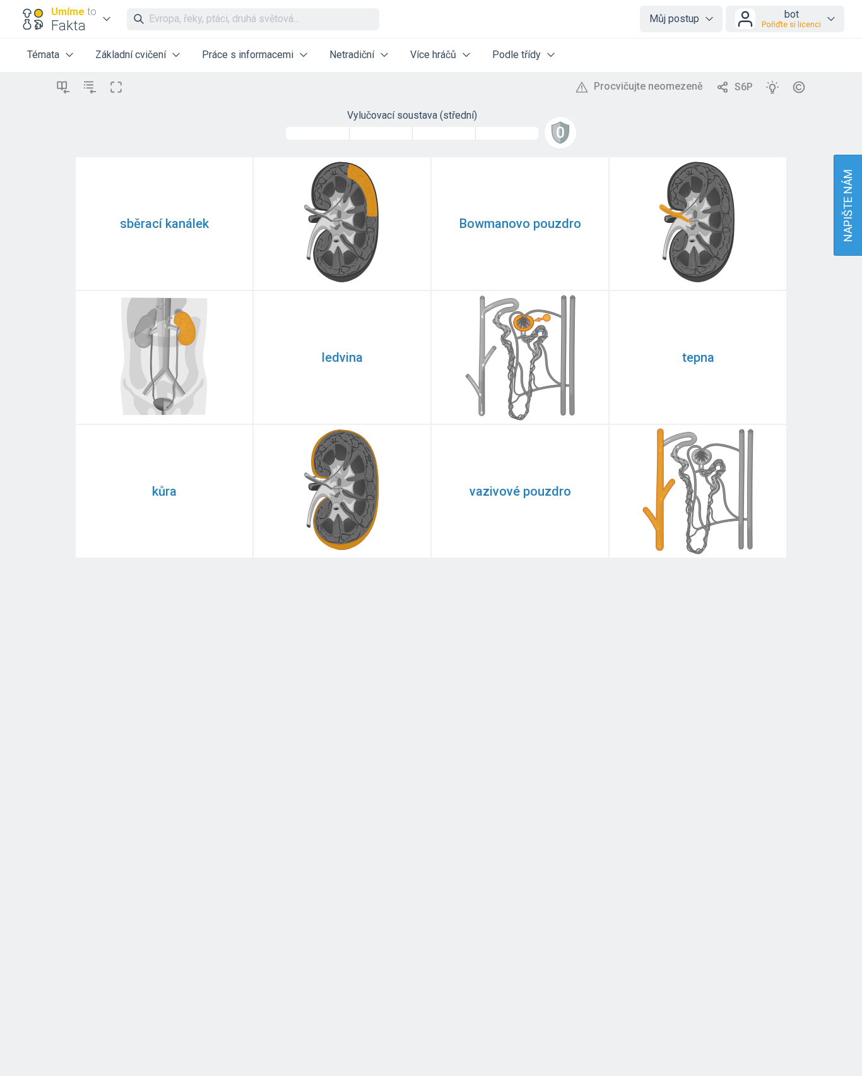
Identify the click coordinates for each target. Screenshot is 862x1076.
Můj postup (674, 19)
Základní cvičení (130, 55)
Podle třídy (516, 55)
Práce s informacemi (247, 55)
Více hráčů (433, 55)
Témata (43, 55)
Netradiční (351, 55)
